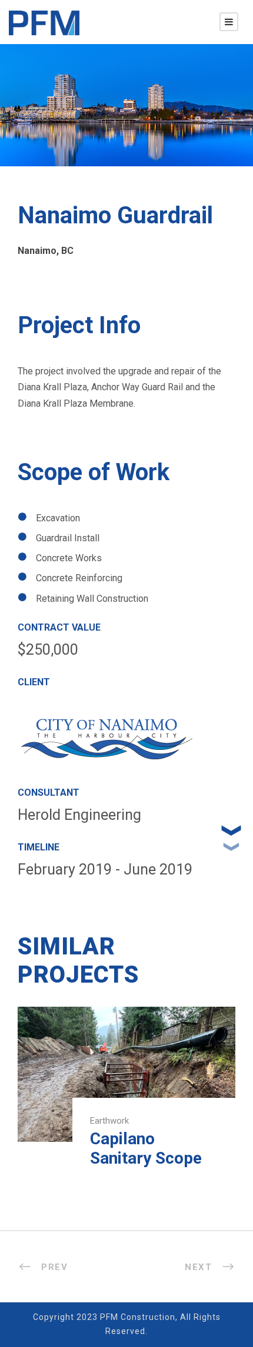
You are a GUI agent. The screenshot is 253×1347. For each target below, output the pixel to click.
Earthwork (109, 1120)
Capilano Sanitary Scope (146, 1148)
